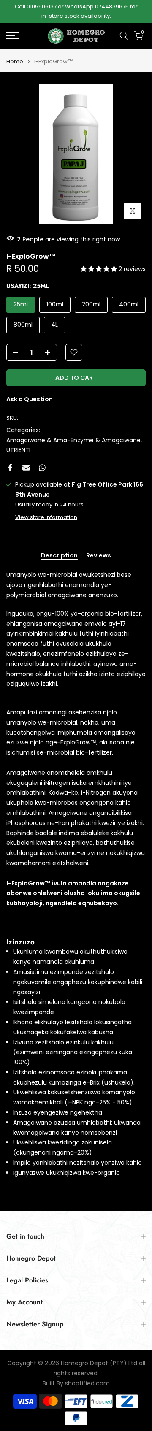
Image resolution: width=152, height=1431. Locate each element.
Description (59, 556)
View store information (46, 517)
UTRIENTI (18, 450)
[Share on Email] (26, 467)
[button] (100, 269)
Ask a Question (29, 399)
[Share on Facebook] (10, 467)
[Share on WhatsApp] (42, 467)
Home (14, 61)
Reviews (98, 556)
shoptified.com (87, 1384)
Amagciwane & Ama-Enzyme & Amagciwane (73, 440)
